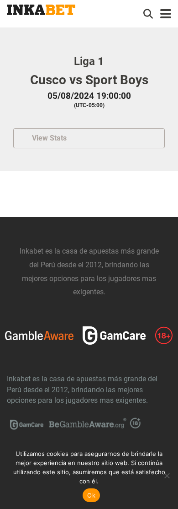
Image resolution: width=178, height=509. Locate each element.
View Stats (49, 138)
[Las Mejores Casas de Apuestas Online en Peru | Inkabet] (41, 8)
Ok (91, 495)
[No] (166, 475)
